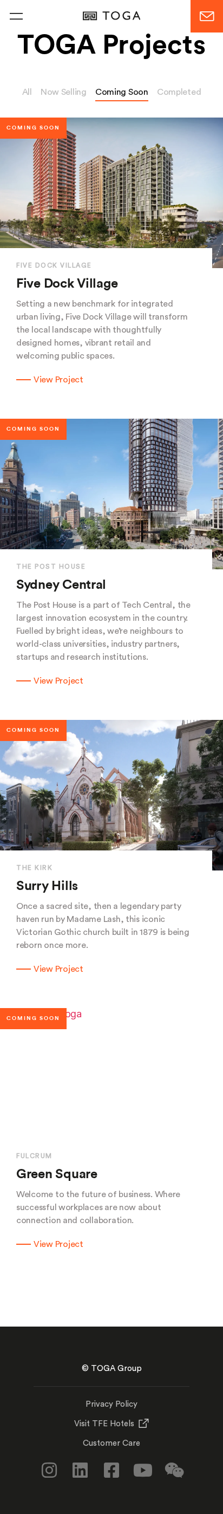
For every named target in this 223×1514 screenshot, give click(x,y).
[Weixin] (173, 1470)
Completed (179, 92)
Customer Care (111, 1443)
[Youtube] (143, 1470)
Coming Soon (121, 92)
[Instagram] (49, 1470)
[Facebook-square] (111, 1470)
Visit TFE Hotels (104, 1424)
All (27, 92)
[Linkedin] (80, 1470)
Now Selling (64, 92)
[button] (16, 16)
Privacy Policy (111, 1404)
